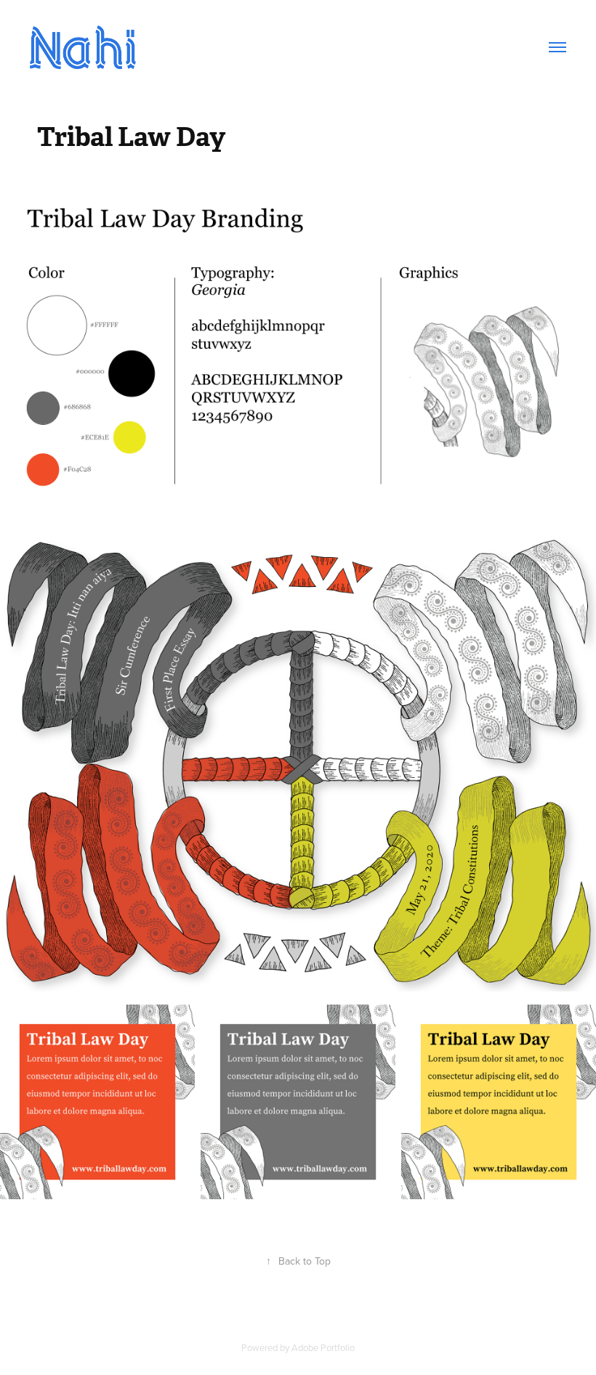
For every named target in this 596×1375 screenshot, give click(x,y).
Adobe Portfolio (323, 1347)
